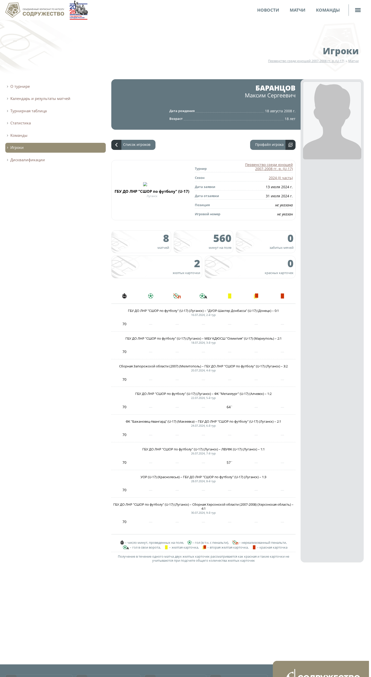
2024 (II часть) (281, 177)
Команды (328, 10)
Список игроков (136, 144)
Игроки (341, 51)
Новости (268, 10)
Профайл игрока (269, 144)
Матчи (297, 10)
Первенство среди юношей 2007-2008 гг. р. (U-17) (306, 61)
